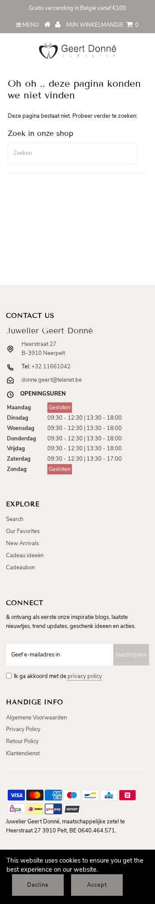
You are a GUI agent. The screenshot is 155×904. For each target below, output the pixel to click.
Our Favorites (23, 531)
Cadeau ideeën (24, 555)
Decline (38, 885)
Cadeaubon (20, 567)
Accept (97, 885)
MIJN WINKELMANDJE (102, 25)
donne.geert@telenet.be (52, 380)
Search (14, 519)
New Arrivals (22, 543)
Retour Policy (22, 741)
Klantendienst (23, 753)
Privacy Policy (23, 729)
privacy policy (85, 676)
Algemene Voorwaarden (36, 718)
